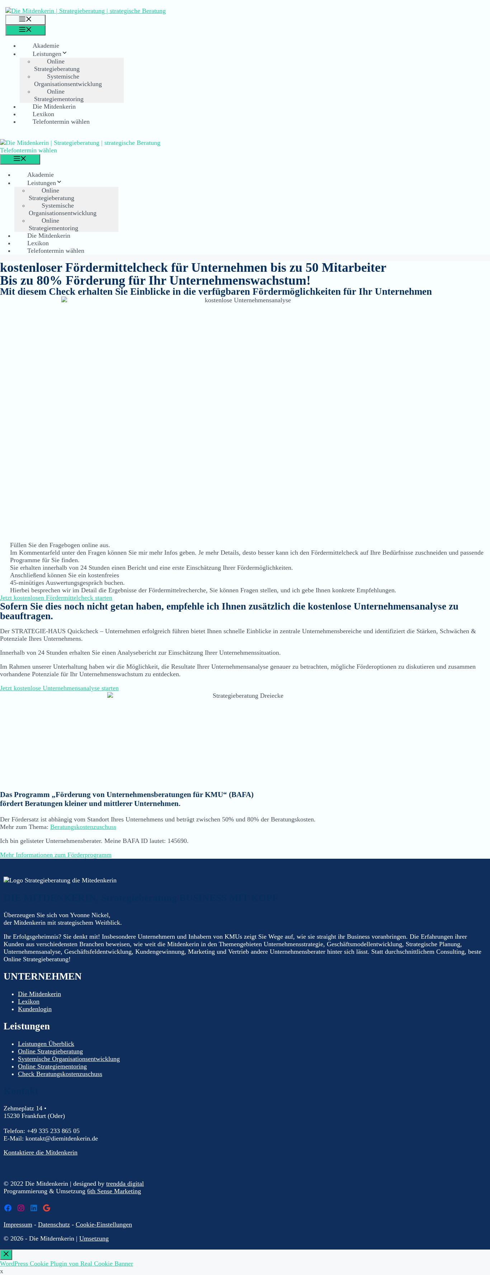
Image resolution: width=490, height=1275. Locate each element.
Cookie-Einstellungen (104, 1224)
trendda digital (125, 1183)
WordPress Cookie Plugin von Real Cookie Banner (66, 1263)
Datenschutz (54, 1224)
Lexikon (43, 114)
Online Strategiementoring (59, 95)
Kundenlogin (35, 1009)
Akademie (46, 45)
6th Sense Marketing (114, 1191)
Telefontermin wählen (61, 121)
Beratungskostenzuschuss (83, 826)
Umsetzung (94, 1238)
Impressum (18, 1224)
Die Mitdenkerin (54, 106)
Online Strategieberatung (57, 65)
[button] (56, 597)
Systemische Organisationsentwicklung (68, 80)
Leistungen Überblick (46, 1043)
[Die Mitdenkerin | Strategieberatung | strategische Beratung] (85, 10)
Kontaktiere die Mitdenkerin (40, 1152)
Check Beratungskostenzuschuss (60, 1073)
